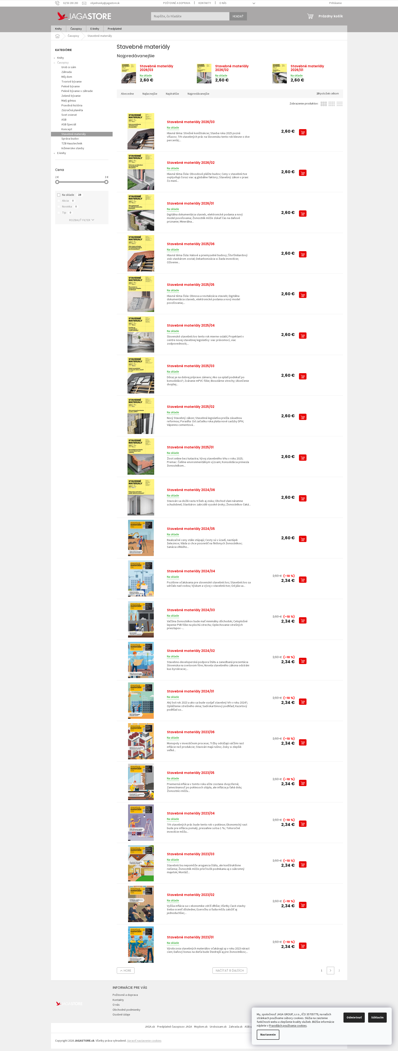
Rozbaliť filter (79, 220)
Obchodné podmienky (126, 1010)
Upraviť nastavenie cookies (144, 1041)
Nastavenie (268, 1035)
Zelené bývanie (71, 96)
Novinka (69, 207)
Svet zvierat (69, 115)
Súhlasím (377, 1017)
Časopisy (63, 63)
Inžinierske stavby (72, 148)
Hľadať (238, 16)
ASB (63, 120)
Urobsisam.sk (218, 1027)
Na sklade (71, 195)
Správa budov (70, 139)
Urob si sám (68, 67)
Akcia (68, 201)
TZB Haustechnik (71, 143)
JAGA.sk (150, 1027)
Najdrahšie (172, 94)
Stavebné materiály (73, 134)
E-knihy (61, 153)
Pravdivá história (71, 105)
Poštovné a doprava (176, 3)
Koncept (66, 129)
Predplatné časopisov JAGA (174, 1027)
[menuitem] (58, 28)
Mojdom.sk (201, 1027)
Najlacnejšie (149, 94)
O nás (222, 3)
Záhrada (66, 72)
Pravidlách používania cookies (288, 1026)
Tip (66, 213)
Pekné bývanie (70, 86)
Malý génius (68, 101)
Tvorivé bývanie (71, 82)
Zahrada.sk (236, 1027)
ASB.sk (249, 1027)
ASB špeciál (68, 124)
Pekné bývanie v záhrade (77, 91)
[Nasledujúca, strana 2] (330, 970)
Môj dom (66, 77)
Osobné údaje (121, 1015)
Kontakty (204, 3)
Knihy (60, 58)
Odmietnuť (354, 1017)
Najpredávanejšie (198, 94)
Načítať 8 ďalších (230, 970)
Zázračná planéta (72, 110)
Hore (127, 970)
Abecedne (127, 94)
